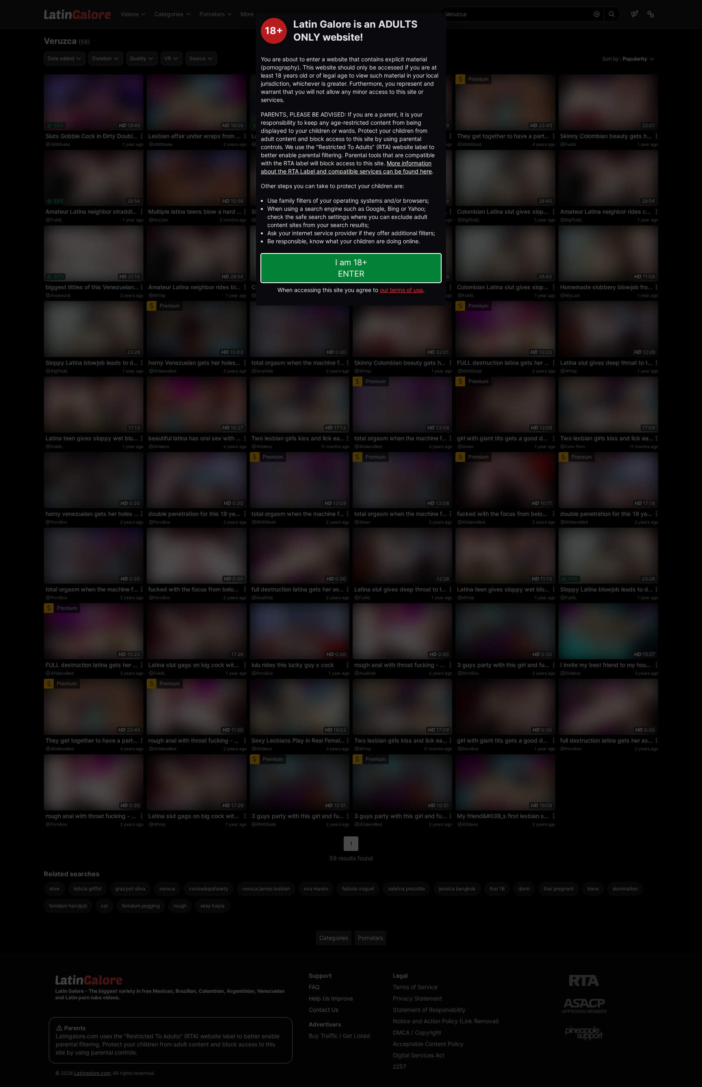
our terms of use (401, 289)
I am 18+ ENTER (351, 268)
